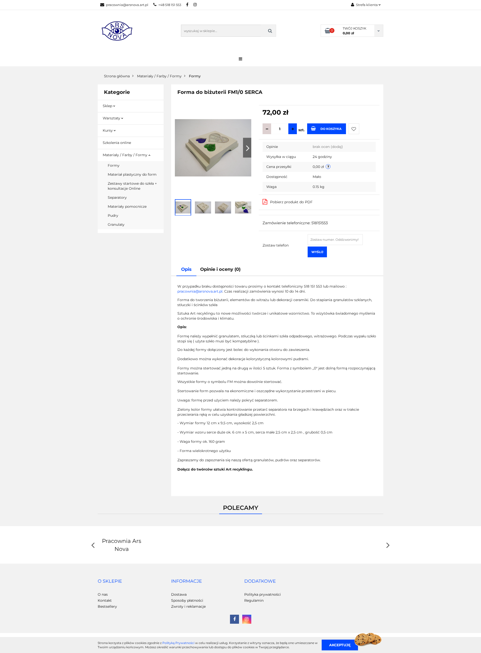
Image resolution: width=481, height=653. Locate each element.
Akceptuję (339, 644)
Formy (113, 165)
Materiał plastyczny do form (132, 174)
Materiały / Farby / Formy (125, 155)
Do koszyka (330, 129)
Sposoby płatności (187, 600)
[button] (110, 581)
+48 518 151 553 (169, 5)
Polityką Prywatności (178, 643)
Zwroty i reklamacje (188, 606)
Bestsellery (107, 606)
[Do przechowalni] (353, 128)
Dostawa (179, 594)
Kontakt (105, 600)
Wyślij (317, 252)
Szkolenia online (117, 142)
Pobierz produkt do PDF (291, 202)
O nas (103, 594)
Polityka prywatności (262, 594)
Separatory (117, 197)
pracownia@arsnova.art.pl (127, 5)
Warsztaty (112, 118)
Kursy (108, 130)
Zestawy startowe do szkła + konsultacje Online (132, 186)
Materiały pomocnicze (127, 206)
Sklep (108, 106)
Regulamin (254, 600)
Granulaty (116, 224)
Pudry (113, 215)
